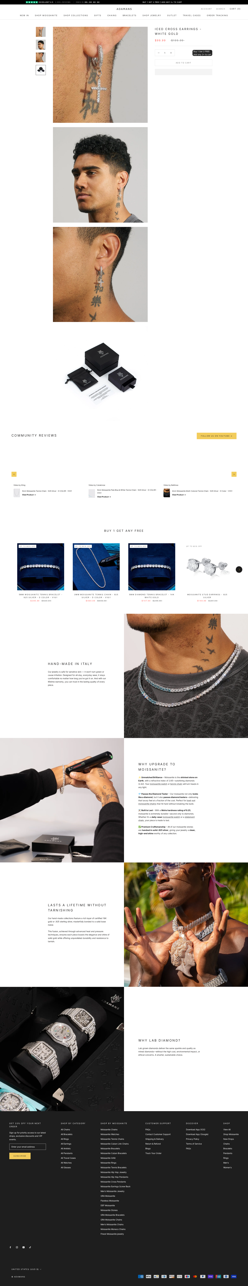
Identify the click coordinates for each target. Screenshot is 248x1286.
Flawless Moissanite (110, 1200)
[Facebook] (10, 1247)
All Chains (65, 1129)
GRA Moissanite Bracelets (112, 1215)
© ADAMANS (18, 1277)
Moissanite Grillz (108, 1158)
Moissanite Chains (109, 1129)
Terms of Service (194, 1143)
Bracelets (227, 1148)
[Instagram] (17, 1247)
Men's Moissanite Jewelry (112, 1191)
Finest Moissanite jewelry (112, 1234)
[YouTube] (24, 1247)
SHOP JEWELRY (152, 15)
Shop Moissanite (231, 1134)
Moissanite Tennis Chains (112, 1139)
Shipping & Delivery (154, 1139)
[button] (183, 72)
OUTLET (172, 15)
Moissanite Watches (110, 1134)
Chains (226, 1143)
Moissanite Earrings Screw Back (115, 1186)
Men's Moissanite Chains (112, 1224)
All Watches (66, 1162)
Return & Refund (153, 1143)
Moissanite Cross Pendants (113, 1181)
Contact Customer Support (158, 1134)
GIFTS (97, 15)
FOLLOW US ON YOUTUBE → (216, 436)
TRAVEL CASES (192, 15)
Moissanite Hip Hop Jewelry (114, 1172)
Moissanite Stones (109, 1210)
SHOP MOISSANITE (46, 15)
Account (206, 9)
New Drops (228, 1139)
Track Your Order (153, 1153)
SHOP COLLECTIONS (76, 15)
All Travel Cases (68, 1158)
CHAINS (112, 15)
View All (226, 1129)
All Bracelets (66, 1134)
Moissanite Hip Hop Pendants (114, 1177)
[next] (239, 569)
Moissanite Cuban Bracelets (114, 1153)
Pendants (227, 1153)
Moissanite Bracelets (110, 1148)
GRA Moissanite (108, 1196)
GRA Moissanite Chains (111, 1219)
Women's (227, 1167)
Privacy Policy (192, 1139)
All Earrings (66, 1143)
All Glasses (66, 1167)
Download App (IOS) (195, 1129)
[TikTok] (30, 1247)
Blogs (148, 1148)
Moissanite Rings (108, 1162)
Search (220, 9)
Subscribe (19, 1156)
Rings (225, 1158)
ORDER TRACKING (217, 15)
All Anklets (65, 1148)
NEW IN (24, 15)
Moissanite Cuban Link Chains (115, 1143)
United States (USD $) (25, 1269)
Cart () (235, 9)
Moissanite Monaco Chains (113, 1229)
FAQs (147, 1129)
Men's (226, 1162)
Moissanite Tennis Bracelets (113, 1167)
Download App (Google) (197, 1134)
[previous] (9, 569)
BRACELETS (129, 15)
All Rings (65, 1139)
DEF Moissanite (108, 1205)
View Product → (29, 495)
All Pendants (66, 1153)
